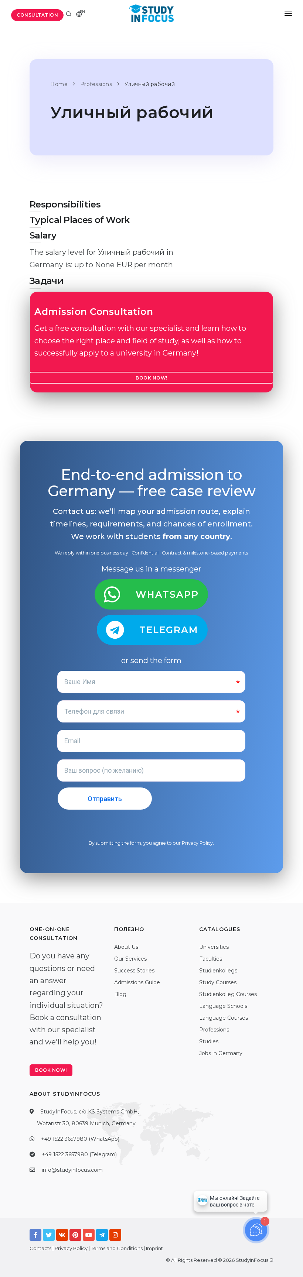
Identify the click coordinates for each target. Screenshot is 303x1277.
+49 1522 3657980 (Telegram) (79, 1154)
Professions (214, 1029)
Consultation (37, 15)
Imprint (154, 1248)
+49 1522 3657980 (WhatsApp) (80, 1139)
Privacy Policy (197, 843)
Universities (214, 947)
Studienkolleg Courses (228, 994)
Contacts (40, 1248)
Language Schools (223, 1006)
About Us (126, 947)
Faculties (210, 958)
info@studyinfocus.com (72, 1170)
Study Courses (217, 982)
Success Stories (134, 970)
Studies (208, 1041)
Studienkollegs (218, 970)
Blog (120, 994)
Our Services (130, 958)
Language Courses (223, 1018)
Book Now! (151, 378)
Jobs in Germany (220, 1053)
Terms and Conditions (117, 1248)
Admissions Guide (137, 982)
